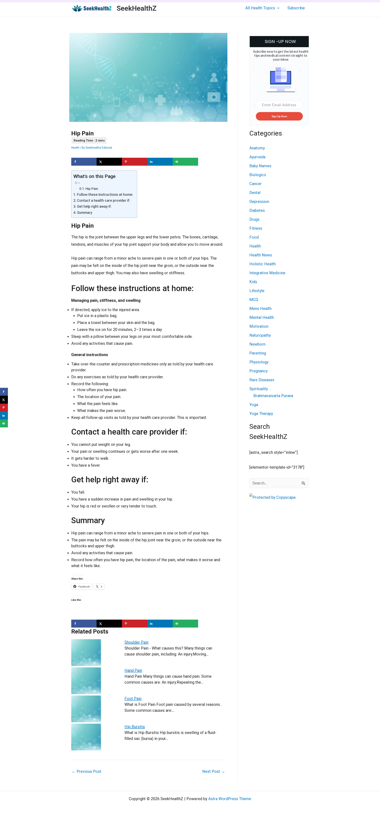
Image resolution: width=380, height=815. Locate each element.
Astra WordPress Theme (229, 798)
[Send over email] (185, 162)
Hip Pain (92, 189)
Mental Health (261, 317)
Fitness (255, 228)
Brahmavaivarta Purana (273, 395)
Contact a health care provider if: (103, 200)
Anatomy (257, 148)
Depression (259, 201)
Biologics (257, 174)
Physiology (258, 362)
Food (254, 237)
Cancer (255, 183)
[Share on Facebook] (84, 162)
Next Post (213, 771)
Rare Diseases (261, 379)
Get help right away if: (94, 206)
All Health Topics (260, 8)
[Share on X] (109, 162)
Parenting (257, 353)
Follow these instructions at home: (105, 194)
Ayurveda (257, 157)
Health (75, 147)
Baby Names (260, 165)
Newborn (257, 344)
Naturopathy (260, 335)
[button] (277, 8)
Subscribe (296, 8)
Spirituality (258, 388)
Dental (254, 192)
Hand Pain (133, 670)
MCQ (253, 299)
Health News (260, 255)
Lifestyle (256, 290)
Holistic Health (262, 264)
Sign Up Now (279, 116)
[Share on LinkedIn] (160, 162)
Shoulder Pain (136, 642)
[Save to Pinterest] (134, 162)
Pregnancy (258, 371)
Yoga (253, 404)
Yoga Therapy (261, 413)
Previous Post (86, 771)
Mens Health (260, 308)
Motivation (258, 326)
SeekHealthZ (137, 8)
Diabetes (257, 210)
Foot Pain (133, 698)
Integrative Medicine (267, 272)
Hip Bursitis (134, 726)
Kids (253, 281)
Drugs (254, 219)
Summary (84, 212)
